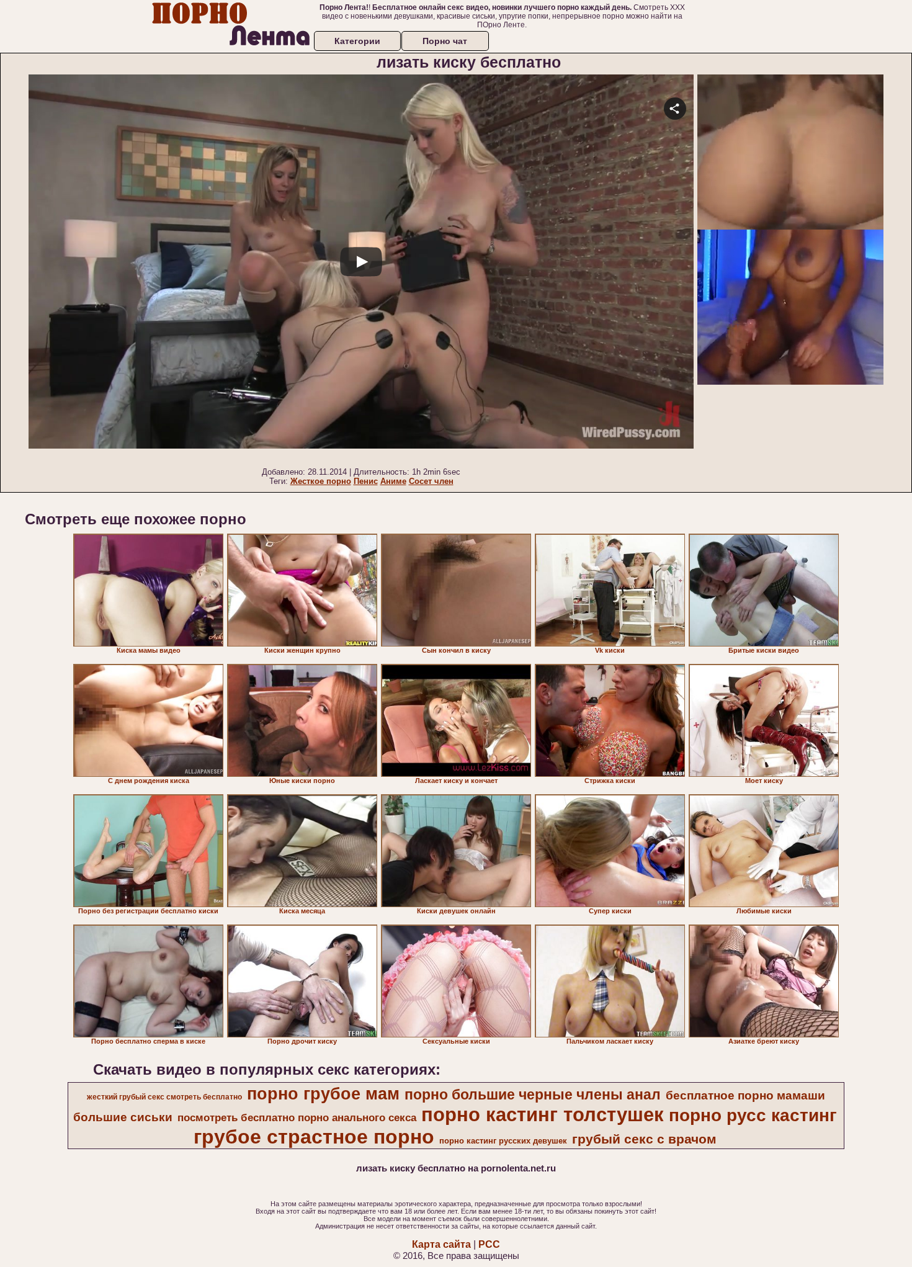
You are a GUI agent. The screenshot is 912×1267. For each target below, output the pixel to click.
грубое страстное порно (314, 1137)
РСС (489, 1244)
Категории (357, 41)
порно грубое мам (323, 1094)
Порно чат (444, 41)
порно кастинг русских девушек (503, 1140)
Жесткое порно (320, 481)
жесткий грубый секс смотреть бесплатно (164, 1097)
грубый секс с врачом (644, 1139)
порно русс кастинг (753, 1115)
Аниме (393, 481)
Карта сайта (441, 1244)
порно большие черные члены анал (533, 1094)
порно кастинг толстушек (542, 1114)
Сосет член (431, 481)
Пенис (366, 481)
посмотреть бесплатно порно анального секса (296, 1117)
